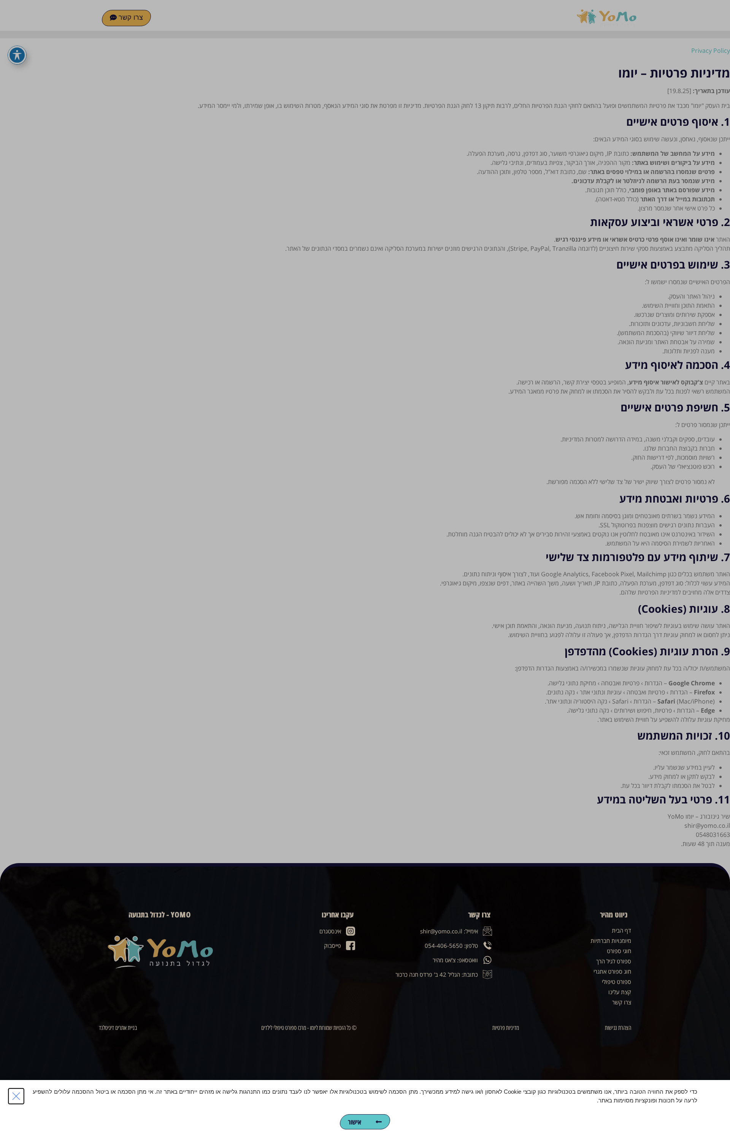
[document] (365, 568)
